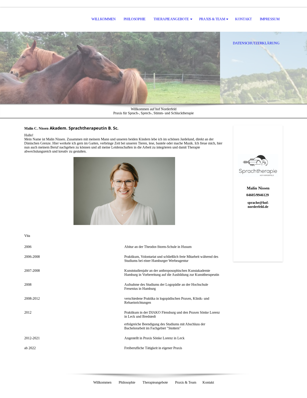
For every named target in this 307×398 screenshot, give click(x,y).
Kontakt (243, 19)
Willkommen (103, 19)
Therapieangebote (171, 19)
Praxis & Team (212, 19)
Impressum (269, 19)
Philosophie (135, 19)
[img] (46, 19)
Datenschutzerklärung (256, 43)
